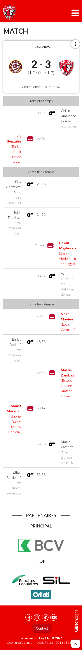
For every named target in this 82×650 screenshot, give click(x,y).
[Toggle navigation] (75, 13)
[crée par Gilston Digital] (77, 620)
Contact (42, 628)
